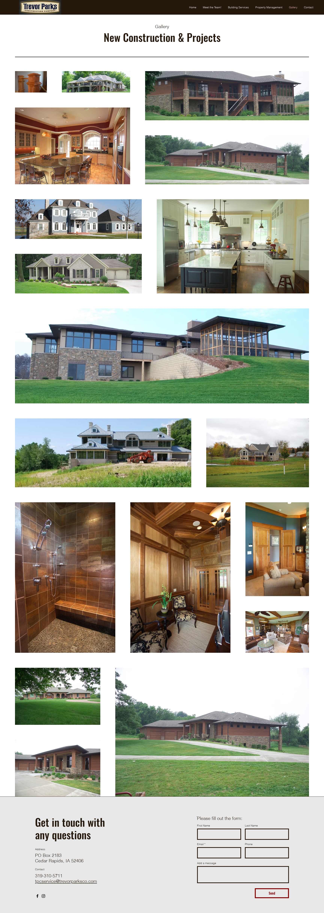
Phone (249, 844)
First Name (203, 825)
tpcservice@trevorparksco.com (66, 881)
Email (200, 844)
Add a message (206, 863)
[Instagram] (43, 896)
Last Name (251, 825)
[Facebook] (37, 896)
